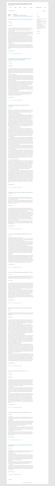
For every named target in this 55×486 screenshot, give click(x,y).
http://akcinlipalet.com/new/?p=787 (28, 16)
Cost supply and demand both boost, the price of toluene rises (20, 308)
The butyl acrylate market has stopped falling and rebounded (18, 106)
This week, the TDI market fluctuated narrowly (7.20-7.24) (20, 272)
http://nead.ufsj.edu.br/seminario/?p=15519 (18, 16)
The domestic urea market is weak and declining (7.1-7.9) (20, 412)
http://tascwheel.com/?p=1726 (16, 15)
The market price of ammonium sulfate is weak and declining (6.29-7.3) (20, 445)
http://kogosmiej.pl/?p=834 (24, 15)
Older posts (10, 479)
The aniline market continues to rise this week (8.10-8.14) (20, 19)
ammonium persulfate (29, 482)
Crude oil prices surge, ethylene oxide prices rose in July (19, 233)
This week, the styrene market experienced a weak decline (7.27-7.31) (20, 193)
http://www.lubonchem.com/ (11, 50)
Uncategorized (16, 53)
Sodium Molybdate (10, 25)
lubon (13, 10)
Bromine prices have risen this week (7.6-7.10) (17, 370)
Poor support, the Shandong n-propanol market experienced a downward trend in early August (19, 59)
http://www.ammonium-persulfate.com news (20, 4)
